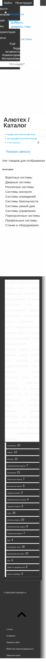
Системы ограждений (20, 196)
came (9, 513)
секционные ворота (14, 533)
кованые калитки (13, 493)
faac (8, 540)
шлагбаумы (11, 446)
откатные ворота (13, 520)
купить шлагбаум (13, 574)
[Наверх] (22, 623)
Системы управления (20, 211)
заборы (10, 452)
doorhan (10, 459)
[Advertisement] (23, 90)
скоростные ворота (14, 479)
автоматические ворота (16, 527)
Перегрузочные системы (22, 215)
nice (8, 560)
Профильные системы (21, 220)
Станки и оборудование (22, 225)
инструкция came (14, 547)
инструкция (11, 473)
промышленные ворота (16, 466)
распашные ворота (14, 486)
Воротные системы (18, 177)
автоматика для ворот (15, 554)
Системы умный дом (20, 206)
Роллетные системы (19, 187)
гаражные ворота (14, 506)
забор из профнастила (16, 567)
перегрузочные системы (16, 500)
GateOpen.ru (20, 593)
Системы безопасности (21, 201)
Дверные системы (18, 182)
